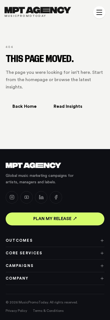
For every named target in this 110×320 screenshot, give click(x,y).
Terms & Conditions (48, 310)
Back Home (24, 106)
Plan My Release (52, 219)
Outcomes (19, 240)
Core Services (24, 253)
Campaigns (20, 266)
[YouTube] (26, 197)
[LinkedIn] (41, 197)
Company (17, 278)
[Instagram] (12, 197)
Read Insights (68, 106)
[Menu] (99, 12)
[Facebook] (56, 197)
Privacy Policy (16, 310)
